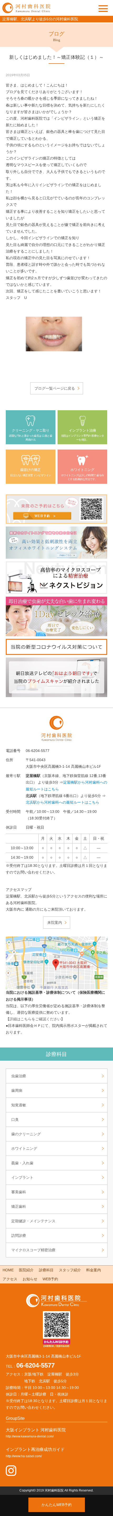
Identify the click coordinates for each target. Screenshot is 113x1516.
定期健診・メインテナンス (33, 1221)
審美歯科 (18, 1192)
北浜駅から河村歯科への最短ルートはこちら (62, 802)
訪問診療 (18, 1235)
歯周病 (16, 1090)
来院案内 (54, 922)
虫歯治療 (18, 1076)
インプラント (22, 1177)
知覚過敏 (18, 1105)
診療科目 (46, 1270)
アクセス (10, 1279)
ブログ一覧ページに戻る (54, 388)
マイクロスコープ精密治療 (33, 1250)
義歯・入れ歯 (22, 1163)
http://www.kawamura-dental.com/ (30, 1436)
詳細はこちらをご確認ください (35, 1019)
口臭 (15, 1119)
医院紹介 (26, 1270)
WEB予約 (50, 1279)
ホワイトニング (24, 1148)
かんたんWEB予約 (57, 1505)
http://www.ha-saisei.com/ (24, 1456)
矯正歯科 (18, 1206)
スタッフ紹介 (70, 1270)
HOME (8, 1270)
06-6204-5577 (35, 1365)
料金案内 (93, 1270)
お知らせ (30, 1279)
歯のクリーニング (26, 1134)
